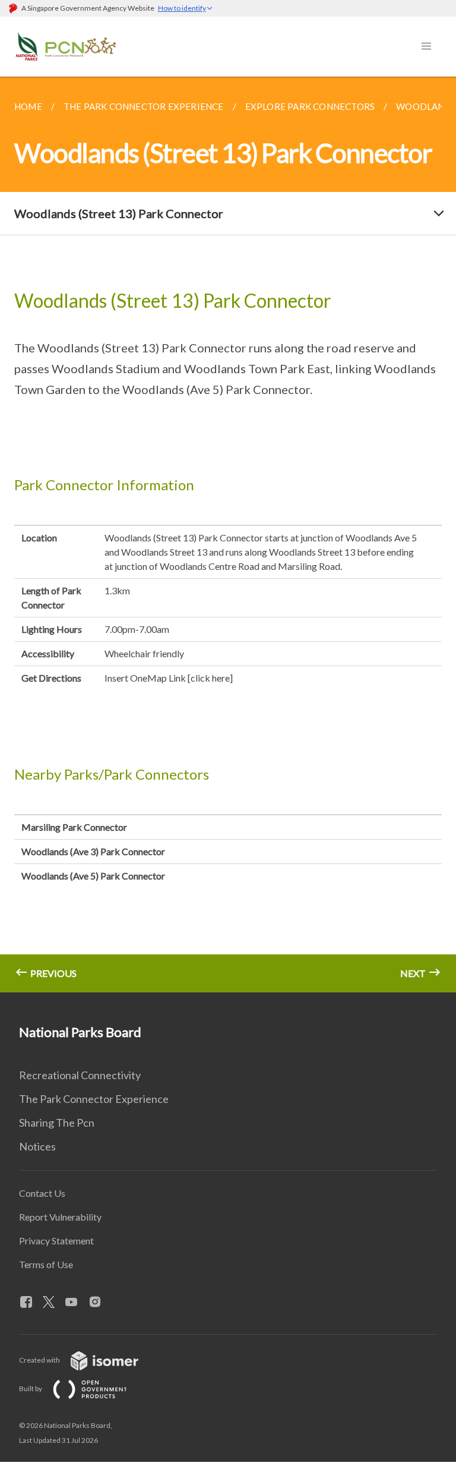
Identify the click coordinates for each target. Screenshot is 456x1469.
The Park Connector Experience (94, 1098)
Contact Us (42, 1193)
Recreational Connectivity (80, 1075)
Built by (31, 1388)
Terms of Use (46, 1264)
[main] (228, 534)
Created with (40, 1359)
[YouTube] (76, 1302)
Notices (37, 1146)
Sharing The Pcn (56, 1122)
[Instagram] (100, 1302)
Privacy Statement (56, 1240)
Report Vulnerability (60, 1216)
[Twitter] (53, 1302)
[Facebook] (31, 1302)
